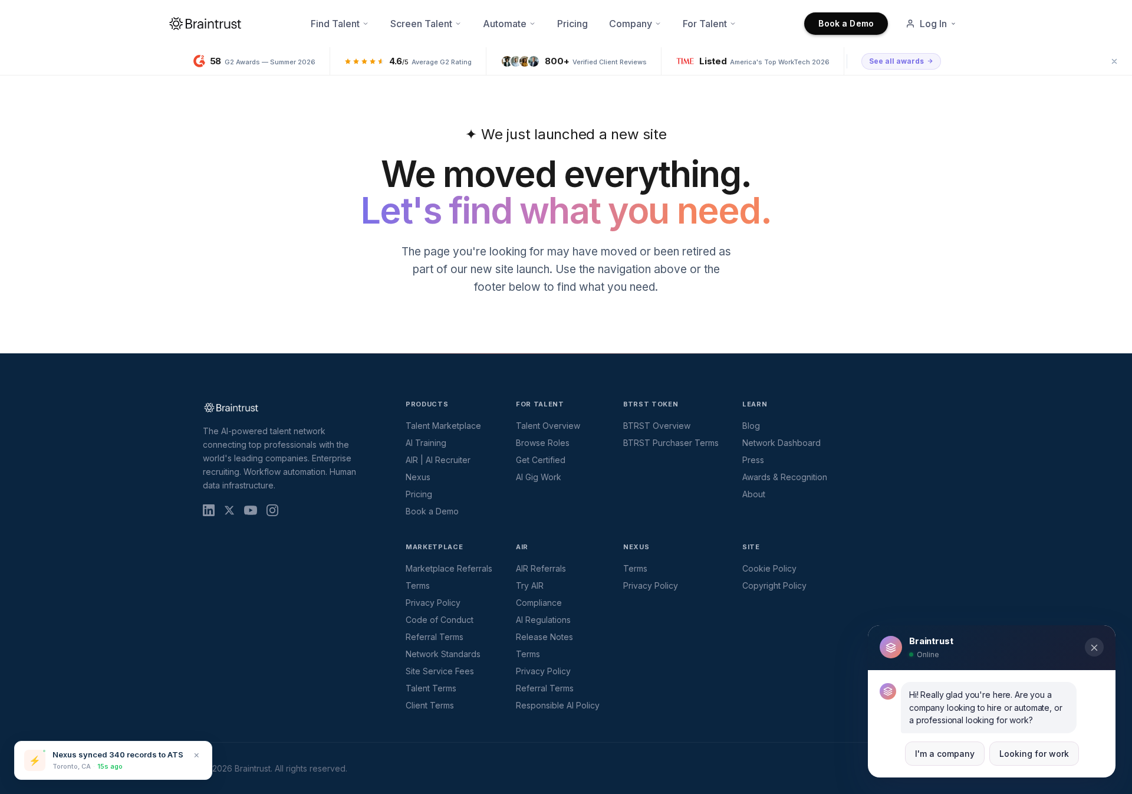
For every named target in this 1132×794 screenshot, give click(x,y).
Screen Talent (421, 23)
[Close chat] (1094, 647)
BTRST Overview (656, 426)
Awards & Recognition (784, 477)
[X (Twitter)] (229, 510)
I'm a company (945, 754)
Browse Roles (543, 443)
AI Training (426, 443)
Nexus (418, 477)
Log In (933, 23)
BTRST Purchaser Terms (671, 443)
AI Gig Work (538, 477)
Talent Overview (548, 426)
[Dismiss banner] (1114, 61)
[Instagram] (272, 510)
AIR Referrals (541, 568)
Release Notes (544, 637)
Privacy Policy (433, 603)
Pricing (572, 23)
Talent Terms (431, 688)
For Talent (705, 23)
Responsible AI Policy (558, 705)
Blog (751, 426)
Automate (504, 23)
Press (753, 460)
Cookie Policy (769, 568)
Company (630, 23)
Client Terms (430, 705)
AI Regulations (543, 620)
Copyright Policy (774, 585)
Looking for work (1034, 754)
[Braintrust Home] (205, 23)
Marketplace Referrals (449, 568)
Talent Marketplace (443, 426)
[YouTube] (250, 510)
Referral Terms (434, 637)
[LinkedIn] (209, 510)
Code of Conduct (439, 620)
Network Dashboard (781, 443)
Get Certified (540, 460)
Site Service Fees (440, 671)
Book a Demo (846, 23)
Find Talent (335, 23)
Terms (418, 585)
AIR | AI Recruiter (438, 460)
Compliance (539, 603)
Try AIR (530, 585)
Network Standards (443, 654)
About (753, 494)
